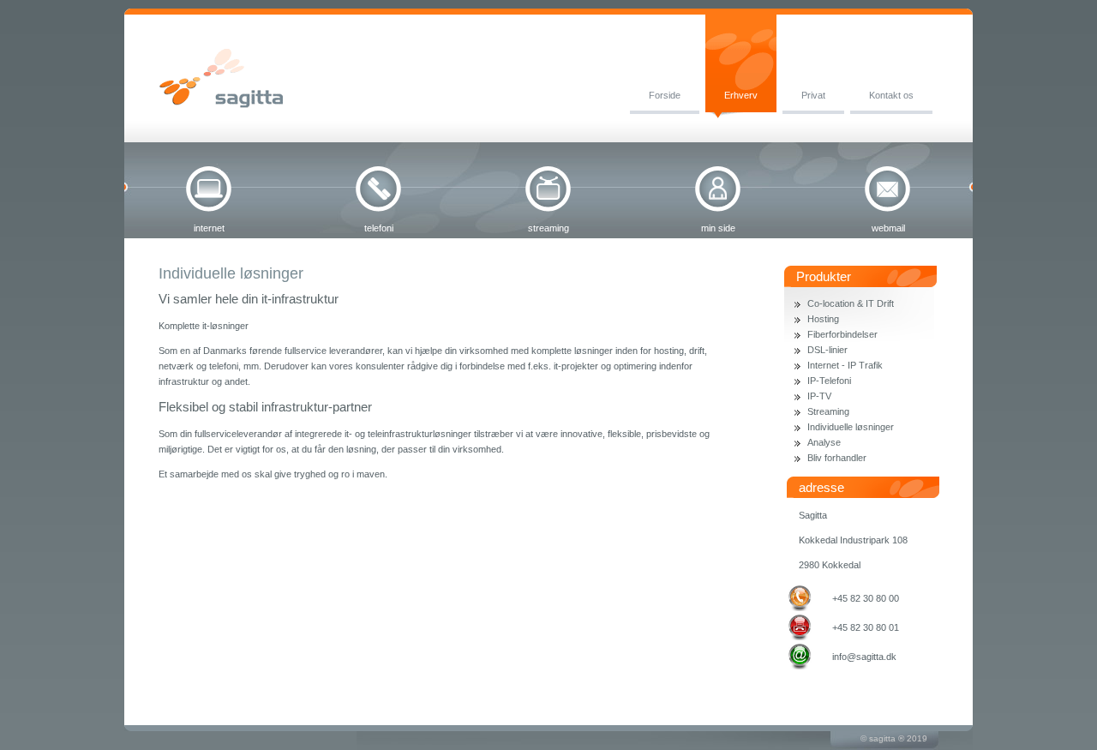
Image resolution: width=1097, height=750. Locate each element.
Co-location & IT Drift (850, 303)
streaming (548, 228)
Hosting (823, 319)
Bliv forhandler (836, 458)
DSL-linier (827, 350)
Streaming (828, 411)
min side (718, 228)
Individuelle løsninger (850, 427)
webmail (888, 228)
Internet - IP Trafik (845, 365)
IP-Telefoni (829, 380)
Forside (664, 95)
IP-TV (819, 396)
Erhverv (741, 95)
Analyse (824, 442)
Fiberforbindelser (842, 334)
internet (209, 228)
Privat (813, 95)
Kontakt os (891, 95)
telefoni (378, 228)
